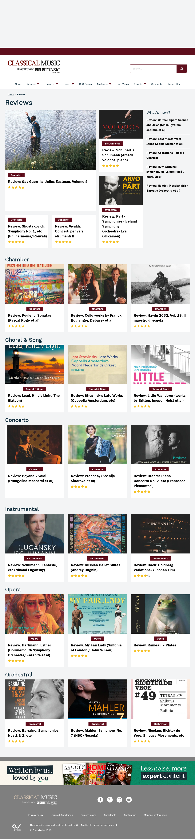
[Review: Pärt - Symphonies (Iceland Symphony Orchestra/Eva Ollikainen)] (121, 190)
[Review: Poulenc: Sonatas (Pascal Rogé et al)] (34, 284)
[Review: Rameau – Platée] (160, 614)
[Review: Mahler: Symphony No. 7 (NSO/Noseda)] (97, 699)
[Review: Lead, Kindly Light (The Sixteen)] (34, 364)
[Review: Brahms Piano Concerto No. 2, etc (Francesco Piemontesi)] (160, 444)
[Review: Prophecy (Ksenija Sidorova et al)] (97, 444)
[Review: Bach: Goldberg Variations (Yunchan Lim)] (160, 533)
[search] (182, 69)
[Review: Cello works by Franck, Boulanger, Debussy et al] (97, 284)
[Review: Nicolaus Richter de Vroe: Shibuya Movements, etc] (160, 699)
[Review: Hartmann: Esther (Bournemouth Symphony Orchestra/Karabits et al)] (34, 614)
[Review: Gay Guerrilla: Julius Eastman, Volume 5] (50, 140)
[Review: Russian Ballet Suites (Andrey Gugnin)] (97, 533)
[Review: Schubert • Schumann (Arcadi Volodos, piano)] (121, 124)
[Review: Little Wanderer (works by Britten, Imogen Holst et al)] (160, 364)
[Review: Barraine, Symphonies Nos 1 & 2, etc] (34, 699)
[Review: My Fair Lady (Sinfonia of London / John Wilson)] (97, 614)
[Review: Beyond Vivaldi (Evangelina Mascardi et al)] (34, 444)
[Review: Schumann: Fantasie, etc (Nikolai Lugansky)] (34, 533)
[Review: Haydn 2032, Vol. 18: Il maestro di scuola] (160, 284)
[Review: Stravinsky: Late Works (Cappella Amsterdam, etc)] (97, 364)
